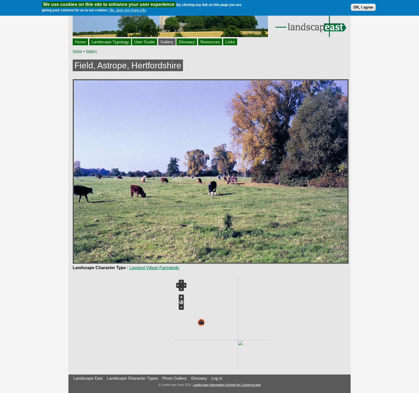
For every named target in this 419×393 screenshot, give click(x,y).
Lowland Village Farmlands (154, 267)
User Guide (144, 42)
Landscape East (88, 378)
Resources (210, 42)
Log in (216, 378)
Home (80, 42)
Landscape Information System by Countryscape (227, 384)
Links (230, 42)
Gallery (166, 42)
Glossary (187, 42)
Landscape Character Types (132, 378)
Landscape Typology (110, 42)
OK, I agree (363, 7)
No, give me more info (127, 10)
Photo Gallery (174, 378)
